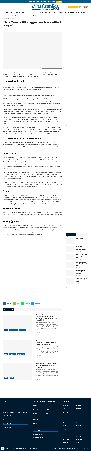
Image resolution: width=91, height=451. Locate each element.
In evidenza (6, 18)
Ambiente (65, 408)
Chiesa (5, 329)
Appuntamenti (79, 434)
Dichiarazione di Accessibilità (59, 448)
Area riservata (72, 7)
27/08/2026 (39, 379)
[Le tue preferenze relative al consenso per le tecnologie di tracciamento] (2, 448)
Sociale (64, 425)
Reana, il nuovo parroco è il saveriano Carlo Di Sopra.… (81, 280)
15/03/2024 (5, 29)
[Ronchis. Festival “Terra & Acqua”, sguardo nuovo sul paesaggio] (70, 257)
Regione (12, 18)
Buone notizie (79, 408)
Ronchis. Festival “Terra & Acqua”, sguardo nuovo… (81, 256)
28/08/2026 (39, 332)
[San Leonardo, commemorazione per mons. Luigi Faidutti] (70, 249)
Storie (64, 419)
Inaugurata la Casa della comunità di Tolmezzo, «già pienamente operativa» (47, 365)
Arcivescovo (78, 405)
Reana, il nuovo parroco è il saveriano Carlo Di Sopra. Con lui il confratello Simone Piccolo (47, 342)
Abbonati (59, 1)
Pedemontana (20, 354)
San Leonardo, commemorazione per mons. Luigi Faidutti (81, 248)
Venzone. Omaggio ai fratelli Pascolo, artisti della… (81, 264)
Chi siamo (35, 405)
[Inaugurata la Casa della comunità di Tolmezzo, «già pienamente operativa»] (17, 371)
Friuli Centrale (79, 436)
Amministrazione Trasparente (82, 448)
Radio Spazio (79, 425)
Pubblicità (35, 423)
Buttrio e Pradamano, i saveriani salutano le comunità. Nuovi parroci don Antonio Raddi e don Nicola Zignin (46, 317)
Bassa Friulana (66, 442)
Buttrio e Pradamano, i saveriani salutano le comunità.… (81, 272)
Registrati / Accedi (7, 427)
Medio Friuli (78, 442)
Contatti (48, 409)
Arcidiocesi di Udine (37, 434)
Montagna (65, 436)
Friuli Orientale (13, 329)
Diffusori (48, 405)
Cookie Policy (73, 448)
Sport (64, 422)
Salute (77, 422)
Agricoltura (65, 405)
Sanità (11, 377)
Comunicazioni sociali (38, 437)
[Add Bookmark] (61, 29)
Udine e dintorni (66, 434)
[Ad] (32, 269)
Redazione (35, 409)
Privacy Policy (68, 448)
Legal (47, 413)
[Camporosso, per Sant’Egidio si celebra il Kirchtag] (70, 241)
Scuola (77, 417)
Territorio (65, 417)
